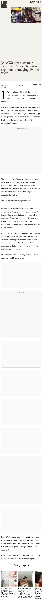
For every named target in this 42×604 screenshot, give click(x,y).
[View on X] (21, 275)
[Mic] (4, 4)
